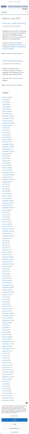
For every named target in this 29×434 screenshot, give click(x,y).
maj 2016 (5, 386)
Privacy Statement (14, 432)
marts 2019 (5, 306)
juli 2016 (5, 381)
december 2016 (7, 370)
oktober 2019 (6, 290)
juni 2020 (5, 271)
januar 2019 (6, 311)
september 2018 (7, 320)
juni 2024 (5, 158)
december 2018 (7, 313)
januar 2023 (6, 198)
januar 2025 (6, 142)
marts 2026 (5, 109)
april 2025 (5, 135)
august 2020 (6, 266)
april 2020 (5, 276)
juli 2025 (5, 128)
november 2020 (7, 259)
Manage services (14, 415)
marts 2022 (5, 222)
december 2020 (7, 257)
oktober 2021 (6, 233)
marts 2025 (5, 137)
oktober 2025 (6, 121)
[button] (26, 403)
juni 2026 (5, 102)
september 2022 (7, 207)
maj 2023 (5, 189)
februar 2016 (6, 393)
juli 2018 (5, 325)
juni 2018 (5, 327)
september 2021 (7, 236)
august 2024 (6, 153)
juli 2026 (5, 99)
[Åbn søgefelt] (26, 12)
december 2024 (7, 144)
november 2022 (7, 203)
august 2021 (6, 238)
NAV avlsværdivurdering (12, 60)
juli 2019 (5, 297)
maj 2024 (5, 161)
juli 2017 (5, 353)
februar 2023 (6, 196)
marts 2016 (5, 391)
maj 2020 (5, 273)
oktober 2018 (6, 318)
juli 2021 (5, 240)
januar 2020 (6, 283)
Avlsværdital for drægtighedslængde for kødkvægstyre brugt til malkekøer (14, 47)
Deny (14, 424)
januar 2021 (6, 254)
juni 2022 (5, 215)
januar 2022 (6, 226)
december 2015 (7, 398)
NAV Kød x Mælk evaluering (14, 23)
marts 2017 (5, 363)
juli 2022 (5, 212)
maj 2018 (5, 330)
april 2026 (5, 107)
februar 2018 (6, 337)
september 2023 (7, 179)
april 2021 (5, 247)
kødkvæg (19, 53)
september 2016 (7, 377)
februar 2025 (6, 139)
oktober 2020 (6, 262)
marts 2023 (5, 193)
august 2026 (6, 97)
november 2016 (7, 372)
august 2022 (6, 210)
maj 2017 (5, 358)
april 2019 (5, 304)
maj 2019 (5, 301)
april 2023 (5, 191)
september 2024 (7, 151)
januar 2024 (6, 170)
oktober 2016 (6, 374)
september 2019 (7, 292)
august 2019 (6, 294)
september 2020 (7, 264)
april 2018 (5, 332)
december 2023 (7, 172)
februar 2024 (6, 168)
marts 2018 (5, 334)
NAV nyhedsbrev (14, 43)
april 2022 (5, 219)
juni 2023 (5, 186)
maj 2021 (5, 245)
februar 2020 (6, 280)
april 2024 (5, 163)
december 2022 (7, 200)
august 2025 (6, 125)
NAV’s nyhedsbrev (14, 78)
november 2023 (7, 175)
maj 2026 (5, 104)
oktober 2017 (6, 346)
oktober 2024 (6, 149)
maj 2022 (5, 217)
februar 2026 (6, 111)
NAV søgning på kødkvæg (17, 37)
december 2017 (7, 341)
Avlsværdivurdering (10, 53)
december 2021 (7, 229)
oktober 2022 (6, 205)
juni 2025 (5, 130)
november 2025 (7, 118)
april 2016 (5, 388)
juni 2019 (5, 299)
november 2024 (7, 146)
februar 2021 (6, 252)
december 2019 (7, 285)
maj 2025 (5, 132)
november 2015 (7, 400)
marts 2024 (5, 165)
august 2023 (6, 182)
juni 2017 (5, 356)
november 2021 (7, 231)
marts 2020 (5, 278)
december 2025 (7, 116)
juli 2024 (5, 156)
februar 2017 (6, 365)
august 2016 (6, 379)
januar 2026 (6, 114)
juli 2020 (5, 269)
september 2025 (7, 123)
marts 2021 (5, 250)
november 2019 (7, 287)
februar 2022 (6, 224)
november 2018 (7, 316)
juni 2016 (5, 384)
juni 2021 (5, 243)
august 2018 (6, 323)
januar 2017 (6, 367)
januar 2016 (6, 395)
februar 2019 (6, 309)
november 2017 (7, 344)
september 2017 (7, 348)
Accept (14, 420)
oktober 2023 (6, 177)
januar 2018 (6, 339)
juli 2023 (5, 184)
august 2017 (6, 351)
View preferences (14, 428)
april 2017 (5, 360)
